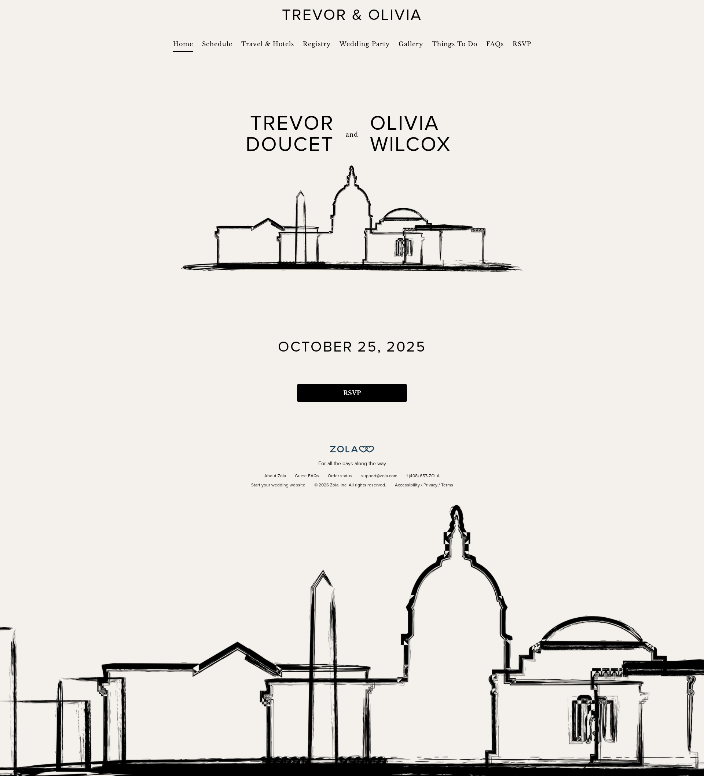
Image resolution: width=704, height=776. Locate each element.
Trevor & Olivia (352, 15)
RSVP (522, 44)
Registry (317, 44)
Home (183, 44)
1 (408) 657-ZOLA (423, 476)
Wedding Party (365, 44)
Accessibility (407, 485)
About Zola (275, 476)
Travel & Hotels (267, 44)
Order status (340, 476)
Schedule (217, 44)
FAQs (495, 44)
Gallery (411, 44)
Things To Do (454, 44)
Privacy (430, 485)
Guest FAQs (307, 476)
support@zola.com (379, 476)
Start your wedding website (278, 485)
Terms (447, 485)
